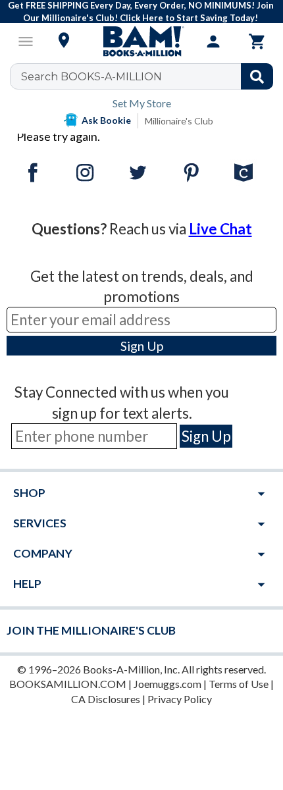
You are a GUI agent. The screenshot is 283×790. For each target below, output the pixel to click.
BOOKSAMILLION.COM (67, 683)
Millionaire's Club (179, 120)
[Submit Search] (257, 76)
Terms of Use (239, 683)
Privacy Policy (179, 699)
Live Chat (220, 229)
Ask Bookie (106, 120)
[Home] (141, 41)
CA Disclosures (105, 699)
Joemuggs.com (167, 683)
